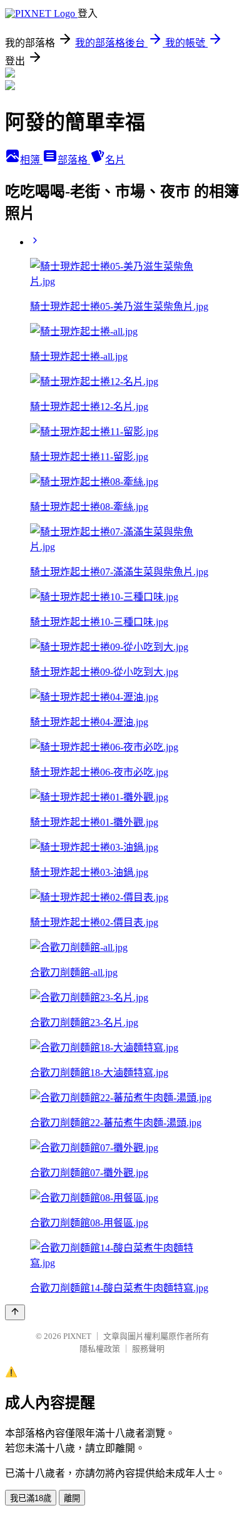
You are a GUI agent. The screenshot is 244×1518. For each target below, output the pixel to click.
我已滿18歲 (30, 1498)
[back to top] (15, 1312)
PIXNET (77, 1336)
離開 (72, 1498)
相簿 (31, 160)
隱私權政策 (99, 1348)
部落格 (74, 160)
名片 (115, 160)
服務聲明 (148, 1348)
